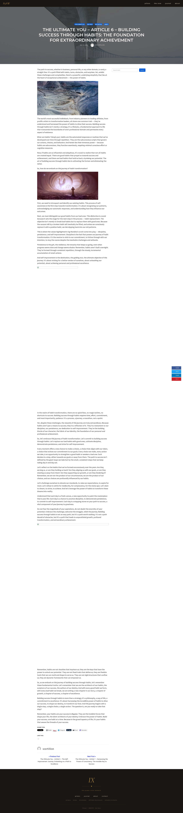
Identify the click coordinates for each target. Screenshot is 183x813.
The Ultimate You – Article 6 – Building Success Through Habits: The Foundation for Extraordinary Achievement (91, 35)
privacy (68, 800)
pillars (147, 3)
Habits (106, 24)
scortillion (48, 748)
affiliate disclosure (95, 800)
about (177, 3)
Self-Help (89, 24)
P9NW (6, 3)
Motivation (98, 24)
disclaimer (83, 800)
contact (105, 796)
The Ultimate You (79, 24)
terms (75, 800)
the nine (157, 3)
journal (168, 3)
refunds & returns (111, 800)
